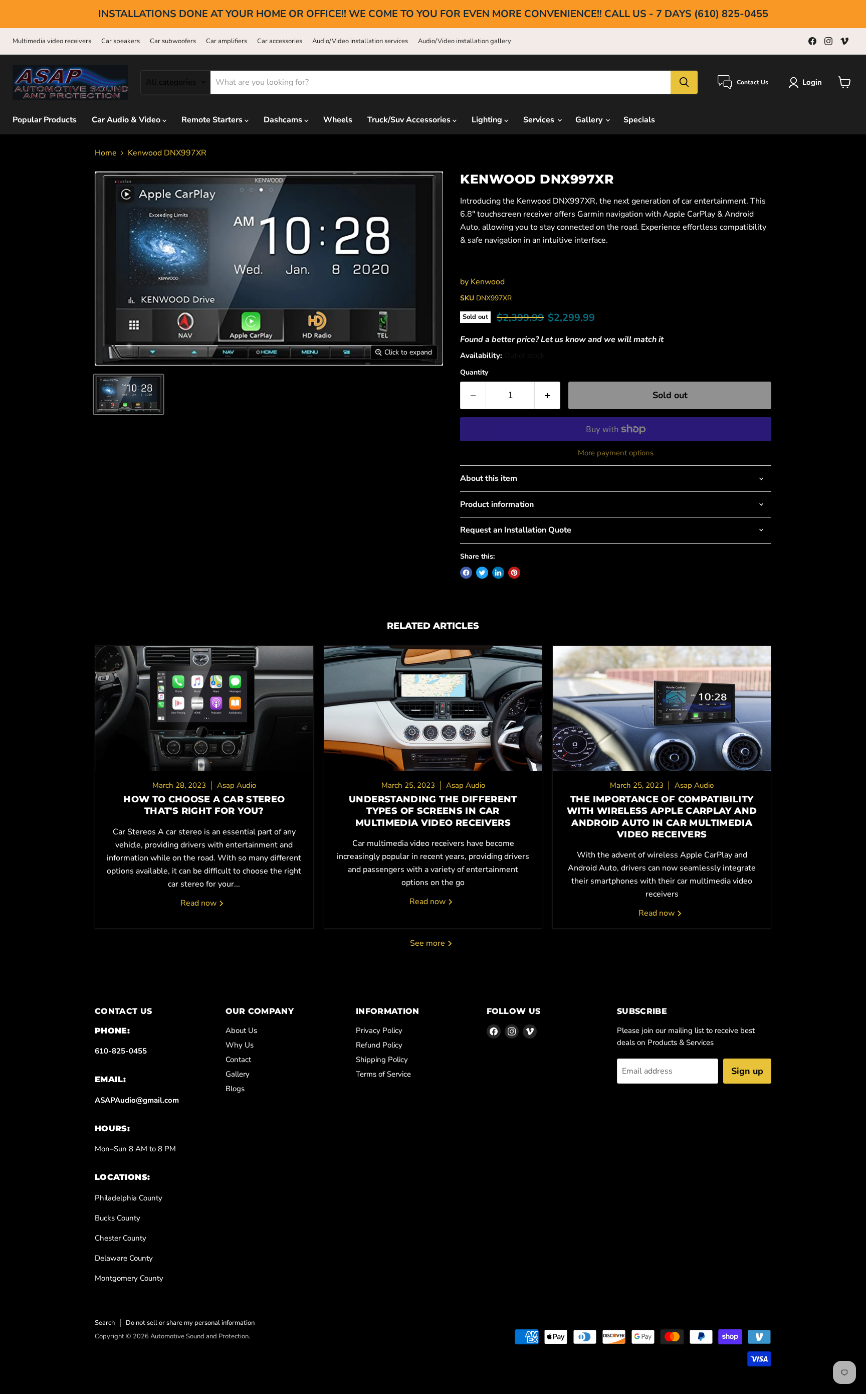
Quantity (474, 373)
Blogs (235, 1089)
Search (105, 1322)
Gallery (589, 119)
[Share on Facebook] (466, 573)
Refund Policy (379, 1045)
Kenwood (488, 281)
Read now (199, 903)
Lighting (488, 119)
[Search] (684, 82)
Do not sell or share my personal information (190, 1322)
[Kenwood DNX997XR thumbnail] (128, 394)
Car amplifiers (226, 41)
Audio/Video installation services (360, 41)
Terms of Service (383, 1074)
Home (106, 152)
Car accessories (279, 41)
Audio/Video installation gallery (464, 41)
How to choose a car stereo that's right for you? (204, 805)
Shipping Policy (382, 1060)
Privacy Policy (379, 1030)
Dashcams (284, 119)
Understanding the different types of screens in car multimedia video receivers (433, 811)
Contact (238, 1060)
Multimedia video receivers (52, 41)
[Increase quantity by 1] (547, 395)
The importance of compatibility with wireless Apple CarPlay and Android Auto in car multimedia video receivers (662, 817)
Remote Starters (213, 119)
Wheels (337, 119)
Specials (639, 119)
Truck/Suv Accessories (410, 119)
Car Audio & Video (127, 119)
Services (539, 119)
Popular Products (45, 119)
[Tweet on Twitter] (482, 573)
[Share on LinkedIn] (498, 573)
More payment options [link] (616, 453)
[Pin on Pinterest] (514, 573)
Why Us (240, 1045)
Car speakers (120, 41)
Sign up (747, 1071)
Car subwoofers (173, 41)
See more (428, 943)
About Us (241, 1030)
